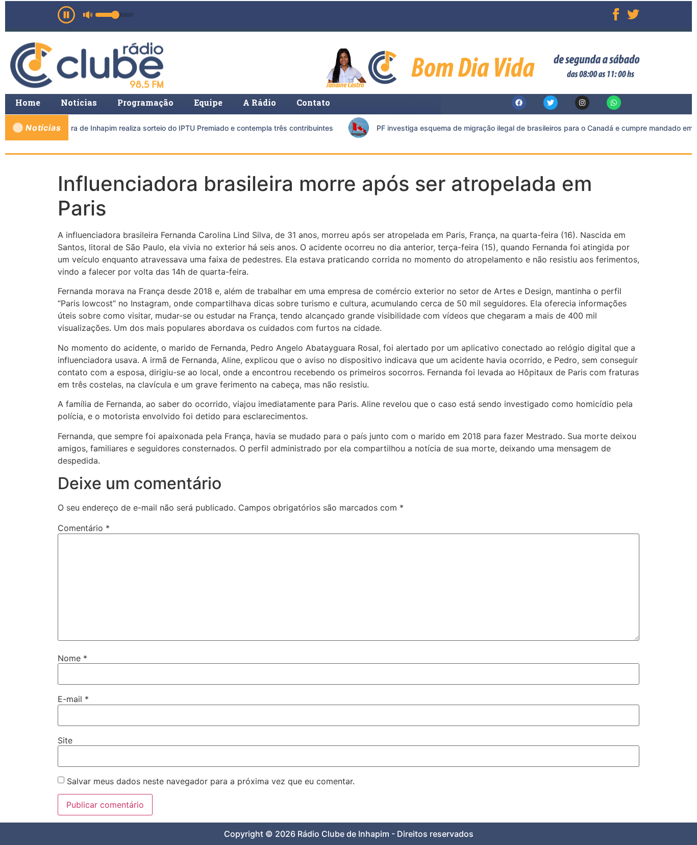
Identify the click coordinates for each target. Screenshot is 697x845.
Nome (72, 658)
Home (27, 102)
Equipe (208, 102)
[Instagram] (582, 102)
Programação (145, 102)
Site (65, 740)
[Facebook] (519, 102)
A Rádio (259, 102)
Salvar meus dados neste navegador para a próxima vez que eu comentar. (211, 781)
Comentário (84, 528)
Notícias (79, 102)
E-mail (73, 699)
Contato (313, 102)
